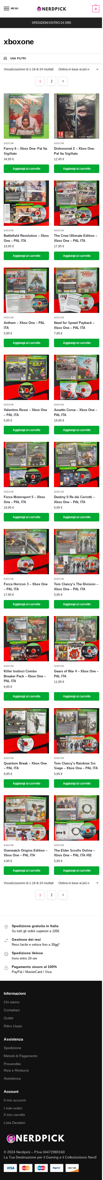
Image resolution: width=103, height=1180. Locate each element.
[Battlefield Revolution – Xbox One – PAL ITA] (26, 203)
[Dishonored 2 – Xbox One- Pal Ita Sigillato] (76, 116)
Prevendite (12, 1064)
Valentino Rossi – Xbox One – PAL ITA (25, 412)
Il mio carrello (14, 1115)
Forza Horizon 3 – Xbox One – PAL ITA (26, 586)
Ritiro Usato (13, 1026)
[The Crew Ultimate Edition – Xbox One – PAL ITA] (76, 203)
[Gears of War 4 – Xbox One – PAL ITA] (76, 638)
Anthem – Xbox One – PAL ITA (24, 325)
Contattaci (12, 1010)
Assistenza (12, 1078)
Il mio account (15, 1100)
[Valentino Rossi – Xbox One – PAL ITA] (26, 377)
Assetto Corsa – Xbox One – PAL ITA (75, 412)
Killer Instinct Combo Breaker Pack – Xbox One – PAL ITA (25, 676)
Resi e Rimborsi (16, 1070)
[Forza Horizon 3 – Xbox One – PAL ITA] (26, 551)
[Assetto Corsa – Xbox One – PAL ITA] (76, 377)
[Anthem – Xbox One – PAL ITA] (26, 290)
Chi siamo (12, 1002)
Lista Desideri (14, 1123)
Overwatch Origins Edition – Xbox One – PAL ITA (26, 853)
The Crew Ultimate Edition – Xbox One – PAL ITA (75, 238)
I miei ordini (13, 1108)
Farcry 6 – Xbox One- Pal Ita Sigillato (25, 151)
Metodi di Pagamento (21, 1056)
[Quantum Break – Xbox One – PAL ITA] (26, 730)
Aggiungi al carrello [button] (26, 168)
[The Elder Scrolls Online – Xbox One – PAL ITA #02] (76, 818)
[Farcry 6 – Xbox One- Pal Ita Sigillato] (26, 116)
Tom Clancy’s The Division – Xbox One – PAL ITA (76, 586)
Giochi (9, 143)
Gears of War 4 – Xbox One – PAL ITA (76, 673)
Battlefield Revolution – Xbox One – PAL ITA (26, 238)
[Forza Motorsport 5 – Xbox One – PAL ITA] (26, 464)
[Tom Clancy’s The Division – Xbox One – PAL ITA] (76, 551)
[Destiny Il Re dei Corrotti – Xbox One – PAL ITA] (76, 464)
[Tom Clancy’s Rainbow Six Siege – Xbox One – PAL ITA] (76, 730)
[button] (95, 8)
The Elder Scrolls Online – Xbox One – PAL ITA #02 (74, 853)
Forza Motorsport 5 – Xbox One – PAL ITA (24, 499)
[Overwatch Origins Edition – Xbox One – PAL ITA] (26, 818)
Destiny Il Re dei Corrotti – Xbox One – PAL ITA (74, 499)
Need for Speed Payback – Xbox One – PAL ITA (74, 325)
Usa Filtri (18, 58)
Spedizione (12, 1048)
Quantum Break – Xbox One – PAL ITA (25, 765)
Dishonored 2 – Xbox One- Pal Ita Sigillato (74, 151)
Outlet (8, 1018)
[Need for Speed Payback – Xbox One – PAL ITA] (76, 290)
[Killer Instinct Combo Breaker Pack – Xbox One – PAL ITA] (26, 638)
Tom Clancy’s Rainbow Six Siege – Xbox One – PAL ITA (76, 765)
